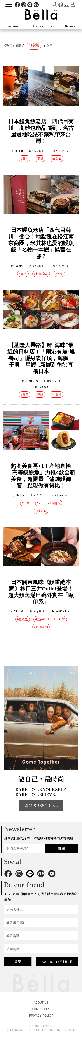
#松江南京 (41, 273)
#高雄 (40, 158)
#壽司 (24, 394)
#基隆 (40, 394)
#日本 (24, 158)
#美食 (59, 273)
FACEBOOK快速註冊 (57, 961)
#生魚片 (56, 394)
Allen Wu (19, 611)
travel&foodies (59, 150)
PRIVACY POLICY (41, 1015)
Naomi (19, 150)
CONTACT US (41, 1009)
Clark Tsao (32, 381)
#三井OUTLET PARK (50, 619)
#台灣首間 (41, 627)
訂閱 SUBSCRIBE (41, 805)
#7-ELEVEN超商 (48, 503)
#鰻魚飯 (56, 158)
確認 (17, 961)
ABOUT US (41, 1002)
